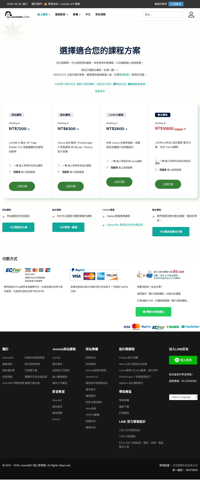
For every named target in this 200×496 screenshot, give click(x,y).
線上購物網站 (59, 376)
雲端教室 (60, 14)
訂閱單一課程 (69, 227)
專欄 (75, 14)
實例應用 (91, 396)
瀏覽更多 (100, 91)
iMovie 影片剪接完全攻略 (133, 364)
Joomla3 (57, 400)
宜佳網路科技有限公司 (185, 465)
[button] (191, 15)
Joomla (56, 357)
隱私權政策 (8, 370)
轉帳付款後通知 (155, 312)
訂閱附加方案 (19, 227)
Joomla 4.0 (92, 376)
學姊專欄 (124, 400)
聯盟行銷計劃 (32, 383)
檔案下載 (124, 406)
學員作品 (121, 84)
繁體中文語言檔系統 (36, 376)
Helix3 (56, 419)
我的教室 (162, 3)
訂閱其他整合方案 (172, 231)
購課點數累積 (137, 84)
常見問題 (100, 14)
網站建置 (57, 413)
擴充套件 (57, 364)
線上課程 (42, 14)
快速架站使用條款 (35, 357)
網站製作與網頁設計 (97, 383)
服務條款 (7, 364)
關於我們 (37, 3)
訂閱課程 (176, 4)
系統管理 (91, 364)
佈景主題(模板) (94, 402)
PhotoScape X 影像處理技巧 (135, 376)
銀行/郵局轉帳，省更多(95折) (95, 84)
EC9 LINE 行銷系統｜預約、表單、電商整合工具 (141, 445)
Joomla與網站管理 (96, 370)
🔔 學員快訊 (51, 3)
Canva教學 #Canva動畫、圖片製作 (138, 370)
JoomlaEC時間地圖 (13, 383)
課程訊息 (91, 427)
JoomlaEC (8, 357)
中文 (88, 14)
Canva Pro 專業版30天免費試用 (125, 224)
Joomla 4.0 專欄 (70, 3)
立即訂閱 (22, 186)
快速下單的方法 (66, 84)
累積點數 (124, 74)
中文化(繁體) (93, 415)
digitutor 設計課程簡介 (131, 383)
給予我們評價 (32, 364)
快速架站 (91, 357)
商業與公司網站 (61, 370)
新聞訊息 (91, 421)
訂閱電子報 (31, 370)
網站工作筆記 (59, 383)
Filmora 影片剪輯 (128, 357)
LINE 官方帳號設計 (129, 430)
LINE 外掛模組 (127, 436)
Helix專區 (91, 408)
